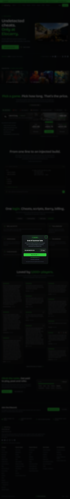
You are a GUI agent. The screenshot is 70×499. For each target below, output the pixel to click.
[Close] (46, 237)
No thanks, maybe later (35, 259)
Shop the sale (34, 254)
